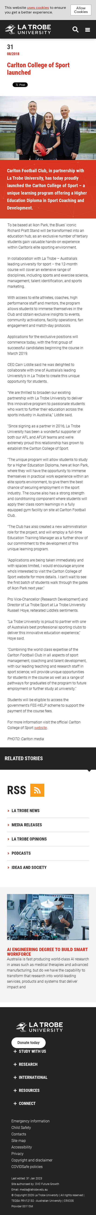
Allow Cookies (81, 10)
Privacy (17, 1153)
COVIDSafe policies (27, 1166)
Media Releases (27, 824)
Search (75, 29)
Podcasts (21, 853)
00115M (27, 1206)
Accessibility (21, 1147)
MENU (87, 29)
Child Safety (21, 1127)
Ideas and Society (29, 867)
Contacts (18, 1134)
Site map (18, 1140)
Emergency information (30, 1121)
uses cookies (38, 7)
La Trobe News (26, 810)
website (40, 728)
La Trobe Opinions (29, 839)
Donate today (28, 1043)
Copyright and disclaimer (31, 1160)
